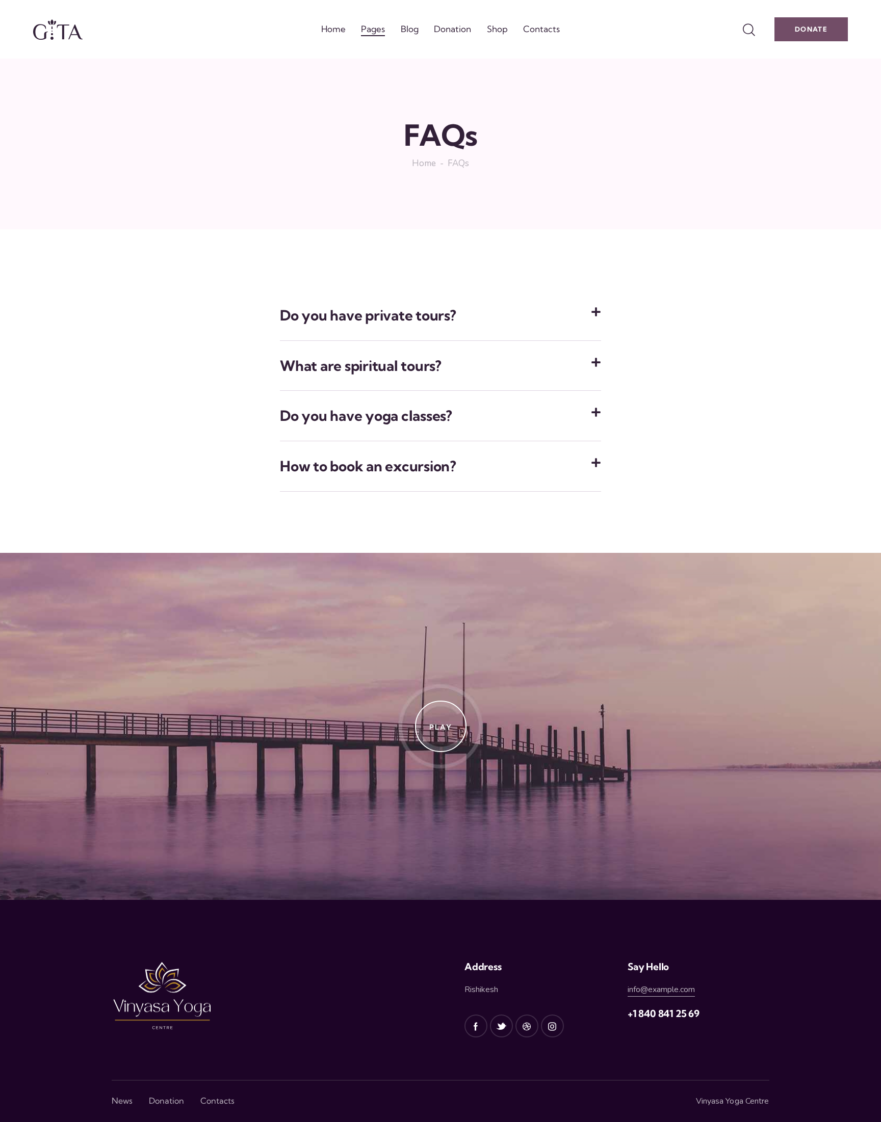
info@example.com (661, 989)
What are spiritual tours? (361, 366)
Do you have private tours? (368, 315)
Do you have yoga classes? (366, 415)
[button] (440, 315)
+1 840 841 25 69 (663, 1013)
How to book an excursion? (368, 466)
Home (424, 164)
